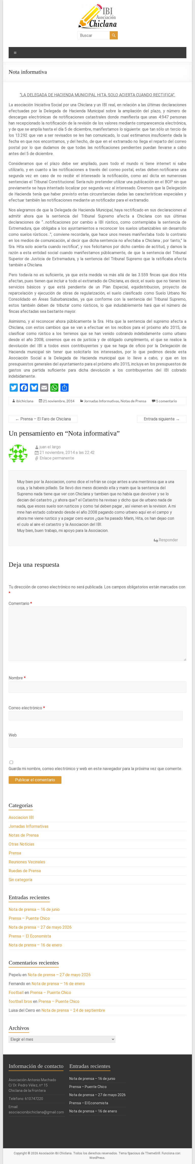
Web (13, 735)
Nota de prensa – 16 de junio (34, 909)
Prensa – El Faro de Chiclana (43, 419)
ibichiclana (24, 401)
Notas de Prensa (133, 401)
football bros (20, 1001)
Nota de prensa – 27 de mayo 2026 (40, 927)
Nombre (17, 678)
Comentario (20, 603)
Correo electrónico (27, 708)
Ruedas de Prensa (25, 870)
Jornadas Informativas (101, 401)
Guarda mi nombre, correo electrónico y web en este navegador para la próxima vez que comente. (95, 768)
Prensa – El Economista (30, 936)
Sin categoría (20, 879)
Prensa (15, 853)
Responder (168, 540)
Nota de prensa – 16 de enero (35, 945)
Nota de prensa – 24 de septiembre (73, 1010)
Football (16, 992)
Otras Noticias (21, 844)
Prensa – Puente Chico (29, 918)
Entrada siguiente (162, 419)
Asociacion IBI (21, 817)
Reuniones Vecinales (27, 862)
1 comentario (166, 401)
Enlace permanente (57, 458)
